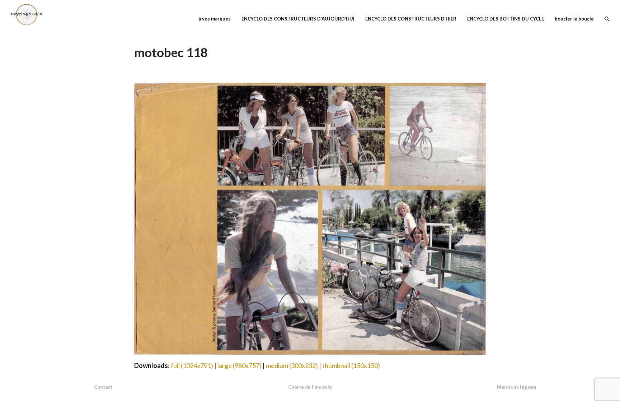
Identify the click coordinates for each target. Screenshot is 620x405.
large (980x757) (239, 365)
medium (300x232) (292, 365)
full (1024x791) (192, 365)
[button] (607, 18)
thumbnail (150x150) (351, 365)
